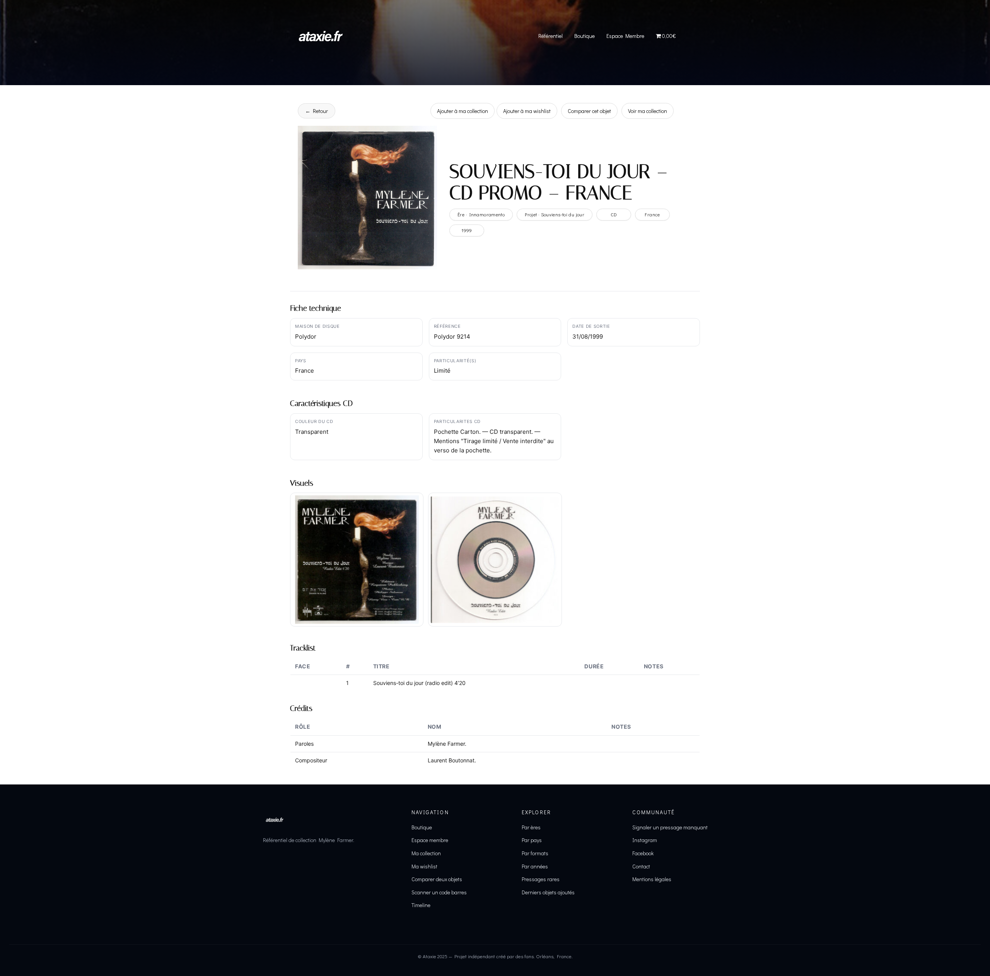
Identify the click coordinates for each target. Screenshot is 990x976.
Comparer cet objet (589, 111)
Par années (535, 866)
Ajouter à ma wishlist (527, 111)
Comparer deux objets (436, 879)
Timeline (420, 905)
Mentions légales (651, 879)
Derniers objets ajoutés (548, 892)
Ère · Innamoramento (481, 214)
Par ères (531, 827)
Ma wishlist (424, 866)
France (652, 214)
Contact (641, 866)
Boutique (584, 35)
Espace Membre (625, 35)
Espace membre (429, 840)
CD (614, 214)
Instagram (644, 840)
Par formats (535, 853)
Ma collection (426, 853)
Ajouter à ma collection (462, 111)
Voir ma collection (647, 111)
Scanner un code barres (439, 892)
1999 (466, 230)
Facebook (643, 853)
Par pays (532, 840)
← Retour (316, 111)
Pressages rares (541, 879)
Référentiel (550, 35)
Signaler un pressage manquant (670, 827)
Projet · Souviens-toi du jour (554, 214)
